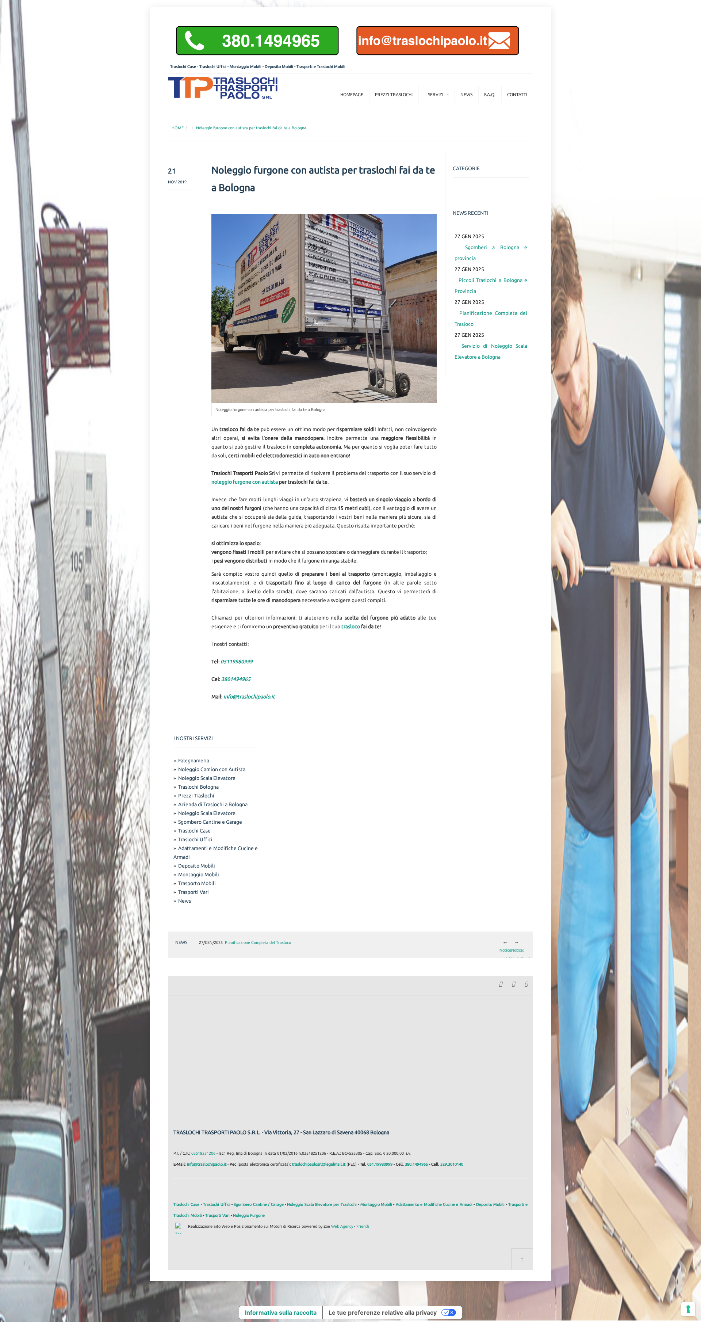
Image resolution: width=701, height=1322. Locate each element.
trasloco (350, 626)
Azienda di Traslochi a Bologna (213, 804)
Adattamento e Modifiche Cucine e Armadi (434, 1204)
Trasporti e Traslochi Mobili (320, 66)
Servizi (435, 94)
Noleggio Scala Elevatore (206, 778)
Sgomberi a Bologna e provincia (491, 247)
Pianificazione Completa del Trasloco (491, 313)
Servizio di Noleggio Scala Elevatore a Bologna (491, 346)
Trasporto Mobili (197, 883)
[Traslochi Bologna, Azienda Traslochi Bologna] (222, 88)
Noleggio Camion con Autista (211, 769)
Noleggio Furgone (249, 1215)
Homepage (351, 94)
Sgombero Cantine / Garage (258, 1204)
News (466, 94)
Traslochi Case (183, 66)
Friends (362, 1226)
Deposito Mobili (279, 66)
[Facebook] (500, 983)
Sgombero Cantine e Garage (210, 822)
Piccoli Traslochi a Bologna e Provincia (491, 280)
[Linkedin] (512, 983)
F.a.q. (489, 94)
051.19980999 (379, 1164)
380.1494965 (416, 1164)
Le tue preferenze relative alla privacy (383, 1312)
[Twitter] (525, 983)
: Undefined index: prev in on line (504, 942)
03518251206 (203, 1153)
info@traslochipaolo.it (249, 697)
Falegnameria (193, 760)
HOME (178, 128)
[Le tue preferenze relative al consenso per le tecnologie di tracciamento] (688, 1309)
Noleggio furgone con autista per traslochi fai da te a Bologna (251, 128)
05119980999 (237, 661)
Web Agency (342, 1226)
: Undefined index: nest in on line (516, 942)
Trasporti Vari (193, 892)
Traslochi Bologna (198, 787)
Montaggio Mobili (245, 66)
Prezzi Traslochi (394, 94)
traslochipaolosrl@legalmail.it (318, 1164)
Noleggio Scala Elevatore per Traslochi (322, 1204)
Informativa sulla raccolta (281, 1312)
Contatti (517, 94)
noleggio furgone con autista (244, 482)
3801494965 (235, 679)
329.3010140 (451, 1164)
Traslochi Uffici (212, 66)
